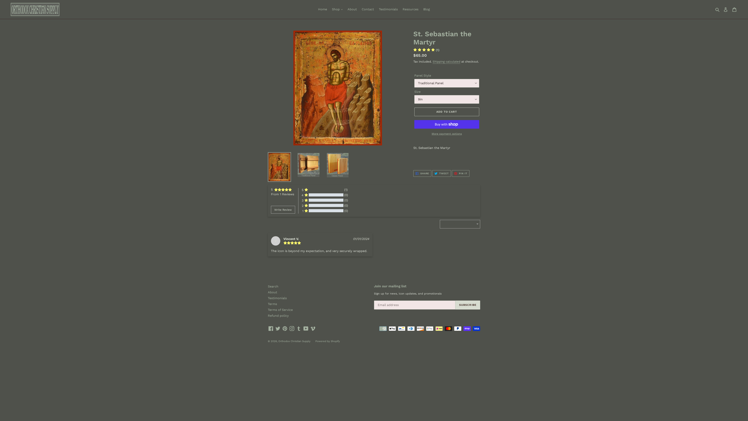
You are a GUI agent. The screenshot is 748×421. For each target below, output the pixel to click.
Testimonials (388, 9)
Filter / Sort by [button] (455, 224)
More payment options (447, 133)
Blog (426, 9)
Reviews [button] (275, 223)
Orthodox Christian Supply (294, 341)
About (352, 9)
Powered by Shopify (327, 341)
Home (322, 9)
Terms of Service (280, 310)
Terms (272, 304)
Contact (368, 9)
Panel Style (422, 75)
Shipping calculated (446, 61)
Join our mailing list (390, 286)
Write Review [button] (283, 209)
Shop (336, 9)
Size (417, 92)
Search (273, 286)
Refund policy (278, 316)
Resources (410, 9)
